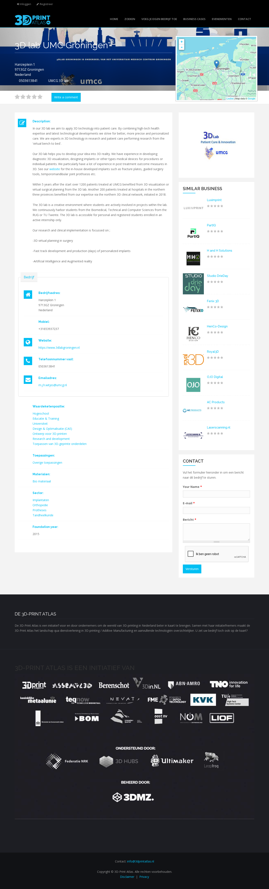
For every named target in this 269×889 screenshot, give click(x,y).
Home (114, 19)
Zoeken (129, 19)
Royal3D (213, 351)
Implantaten (41, 500)
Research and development (51, 439)
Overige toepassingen (47, 463)
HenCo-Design (217, 326)
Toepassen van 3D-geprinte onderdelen (60, 444)
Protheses (39, 510)
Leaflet (230, 98)
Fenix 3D (213, 301)
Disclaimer (127, 877)
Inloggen (25, 4)
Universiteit (40, 424)
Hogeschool (41, 413)
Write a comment (66, 97)
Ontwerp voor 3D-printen (50, 434)
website (54, 169)
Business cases (194, 19)
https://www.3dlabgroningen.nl (59, 348)
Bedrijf (29, 277)
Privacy (144, 877)
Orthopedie (40, 505)
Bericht (189, 520)
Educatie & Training (46, 418)
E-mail (189, 503)
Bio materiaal (42, 481)
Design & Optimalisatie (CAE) (52, 429)
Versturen (192, 569)
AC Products (216, 402)
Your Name (192, 487)
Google (251, 98)
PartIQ (211, 225)
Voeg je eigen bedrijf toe (159, 19)
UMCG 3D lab (58, 81)
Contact (244, 19)
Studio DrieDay (217, 276)
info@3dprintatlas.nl (140, 861)
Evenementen (222, 19)
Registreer (46, 4)
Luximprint (214, 200)
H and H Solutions (219, 250)
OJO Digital (215, 377)
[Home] (32, 20)
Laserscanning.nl (218, 427)
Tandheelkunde (43, 515)
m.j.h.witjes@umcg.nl (52, 385)
